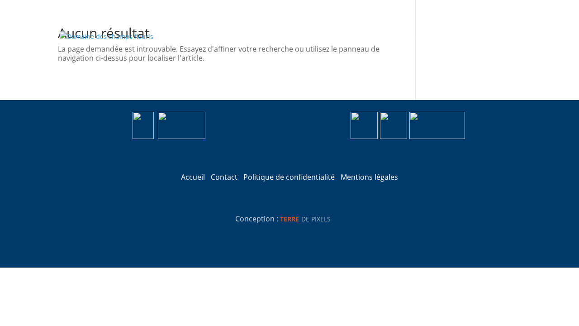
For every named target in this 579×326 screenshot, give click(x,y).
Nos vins (241, 36)
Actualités (419, 36)
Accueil (203, 36)
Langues (502, 36)
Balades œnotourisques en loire (333, 36)
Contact (462, 36)
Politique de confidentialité (289, 177)
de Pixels (305, 219)
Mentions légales (369, 177)
